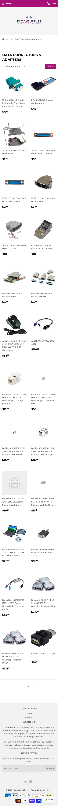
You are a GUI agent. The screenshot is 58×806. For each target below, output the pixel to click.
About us (29, 717)
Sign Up (50, 768)
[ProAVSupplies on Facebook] (30, 782)
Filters (50, 66)
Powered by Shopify (40, 790)
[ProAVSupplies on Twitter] (25, 782)
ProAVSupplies (20, 790)
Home (5, 39)
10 (37, 686)
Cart (53, 3)
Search (29, 713)
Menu (9, 3)
